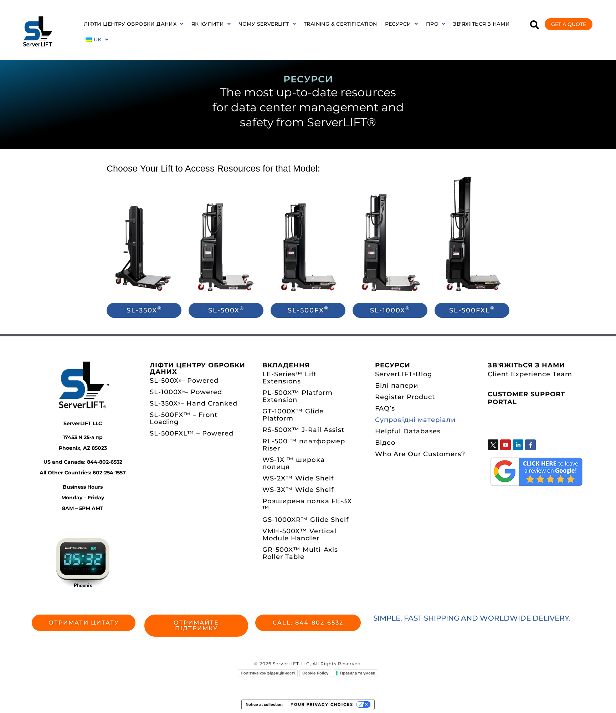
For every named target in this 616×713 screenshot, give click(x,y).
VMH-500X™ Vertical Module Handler (299, 534)
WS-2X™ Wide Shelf (298, 478)
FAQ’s (385, 408)
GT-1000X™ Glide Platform (293, 414)
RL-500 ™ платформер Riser (303, 444)
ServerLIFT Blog (403, 374)
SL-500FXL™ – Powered (191, 433)
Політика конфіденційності (268, 673)
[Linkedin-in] (518, 444)
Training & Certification (340, 24)
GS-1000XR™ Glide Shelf (305, 520)
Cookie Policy (315, 673)
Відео (385, 443)
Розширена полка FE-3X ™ (307, 504)
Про (432, 24)
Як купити (207, 24)
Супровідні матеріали (415, 420)
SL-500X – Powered (184, 380)
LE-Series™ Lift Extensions (289, 377)
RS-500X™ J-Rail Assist (303, 430)
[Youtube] (505, 444)
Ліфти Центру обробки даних (130, 24)
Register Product (405, 397)
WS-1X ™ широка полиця (293, 463)
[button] (134, 24)
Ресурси (398, 24)
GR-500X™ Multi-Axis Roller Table (300, 553)
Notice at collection (264, 704)
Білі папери (396, 385)
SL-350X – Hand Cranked (193, 403)
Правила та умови (357, 673)
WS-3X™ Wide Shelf (298, 490)
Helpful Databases (408, 431)
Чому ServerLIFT (264, 24)
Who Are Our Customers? (420, 454)
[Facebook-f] (530, 444)
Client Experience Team (530, 374)
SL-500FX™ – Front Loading (183, 418)
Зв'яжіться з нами (481, 24)
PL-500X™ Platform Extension (297, 396)
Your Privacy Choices (322, 704)
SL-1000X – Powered (186, 392)
